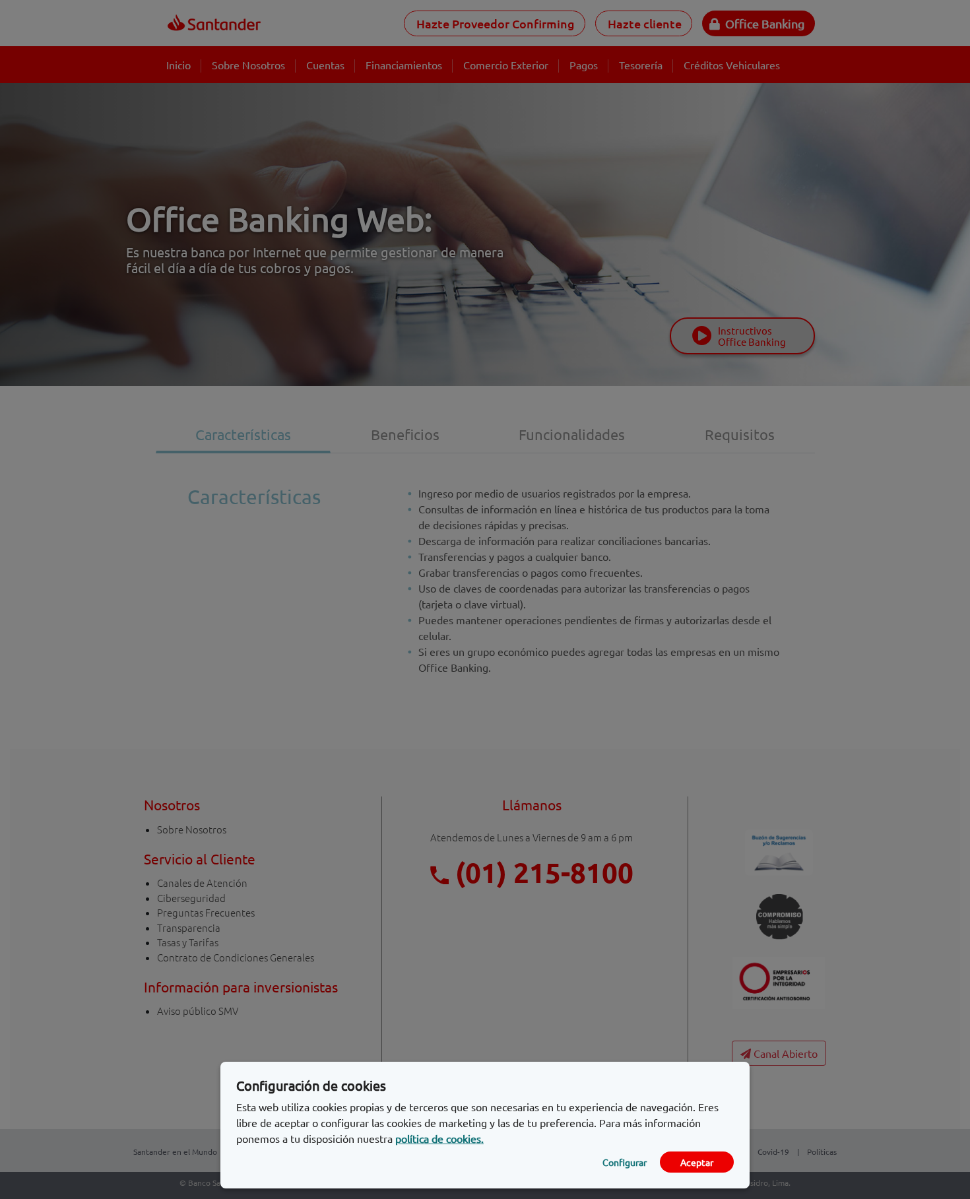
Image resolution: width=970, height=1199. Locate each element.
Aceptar (696, 1162)
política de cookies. (439, 1138)
